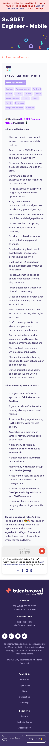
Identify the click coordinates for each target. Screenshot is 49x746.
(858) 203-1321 (24, 622)
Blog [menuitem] (24, 691)
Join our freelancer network (23, 563)
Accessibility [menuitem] (25, 727)
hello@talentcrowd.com (24, 625)
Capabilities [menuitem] (24, 685)
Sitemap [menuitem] (24, 702)
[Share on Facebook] (22, 570)
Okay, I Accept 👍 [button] (36, 739)
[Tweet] (27, 570)
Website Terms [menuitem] (24, 722)
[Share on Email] (18, 570)
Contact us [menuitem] (24, 697)
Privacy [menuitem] (24, 716)
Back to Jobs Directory (17, 57)
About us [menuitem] (24, 679)
